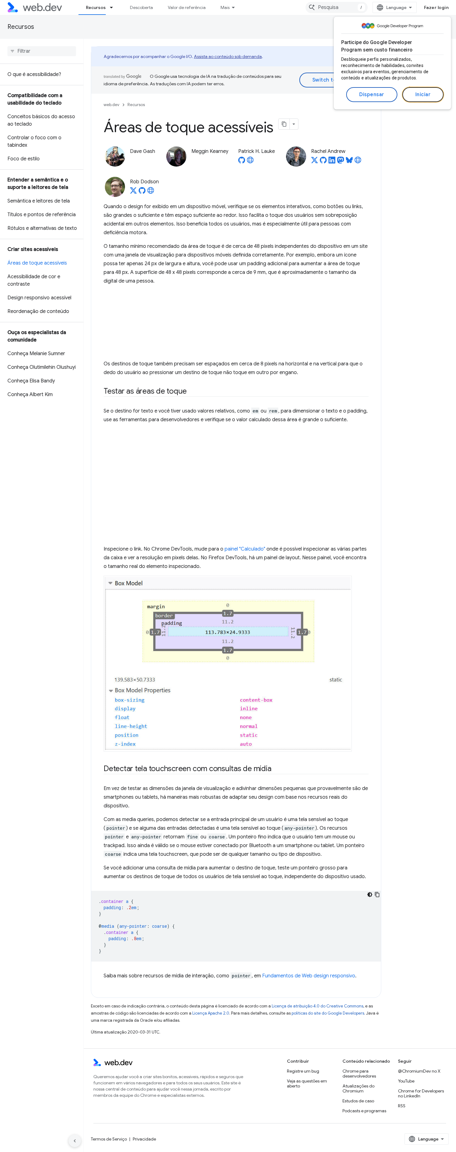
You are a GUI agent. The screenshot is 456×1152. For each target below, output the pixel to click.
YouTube (406, 1081)
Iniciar (423, 95)
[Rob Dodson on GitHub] (142, 192)
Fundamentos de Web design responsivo (308, 976)
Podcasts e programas (364, 1111)
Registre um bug (303, 1071)
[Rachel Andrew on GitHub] (323, 162)
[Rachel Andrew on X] (314, 162)
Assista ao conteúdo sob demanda (228, 56)
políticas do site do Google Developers (328, 1013)
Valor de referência (187, 7)
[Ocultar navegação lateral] (75, 1141)
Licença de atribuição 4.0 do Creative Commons (317, 1006)
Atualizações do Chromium (358, 1088)
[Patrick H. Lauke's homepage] (250, 162)
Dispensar (371, 95)
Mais (225, 7)
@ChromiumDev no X (419, 1071)
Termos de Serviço (109, 1138)
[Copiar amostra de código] (377, 894)
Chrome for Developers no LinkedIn (421, 1093)
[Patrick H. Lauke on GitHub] (241, 162)
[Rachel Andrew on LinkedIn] (332, 162)
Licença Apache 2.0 (210, 1013)
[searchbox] (41, 51)
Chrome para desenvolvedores (359, 1073)
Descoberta (141, 7)
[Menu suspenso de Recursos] (114, 7)
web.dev (111, 104)
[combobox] (337, 7)
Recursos (96, 7)
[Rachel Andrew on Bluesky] (349, 162)
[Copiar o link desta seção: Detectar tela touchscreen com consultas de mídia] (276, 769)
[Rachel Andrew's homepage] (358, 162)
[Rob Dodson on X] (133, 192)
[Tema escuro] (369, 894)
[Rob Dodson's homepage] (150, 192)
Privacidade (144, 1138)
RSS (401, 1106)
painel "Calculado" (245, 549)
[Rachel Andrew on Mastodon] (340, 162)
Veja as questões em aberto (307, 1083)
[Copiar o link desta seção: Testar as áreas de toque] (192, 391)
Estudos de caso (358, 1101)
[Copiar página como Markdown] (284, 124)
